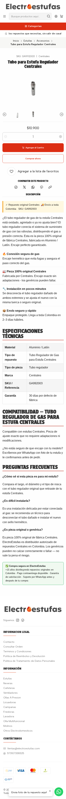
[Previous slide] (5, 115)
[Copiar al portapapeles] (50, 187)
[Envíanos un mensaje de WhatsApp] (58, 791)
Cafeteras (9, 688)
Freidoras (8, 711)
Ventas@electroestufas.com (23, 748)
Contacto (8, 641)
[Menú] (4, 16)
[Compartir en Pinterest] (42, 187)
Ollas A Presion (12, 697)
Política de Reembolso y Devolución (24, 656)
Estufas (28, 41)
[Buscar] (49, 16)
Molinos (7, 725)
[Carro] (61, 16)
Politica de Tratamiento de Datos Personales (29, 660)
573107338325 (15, 753)
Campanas (9, 707)
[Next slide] (61, 115)
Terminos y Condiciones (17, 651)
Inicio (16, 41)
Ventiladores (10, 692)
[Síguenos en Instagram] (17, 620)
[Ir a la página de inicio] (33, 6)
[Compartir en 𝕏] (24, 187)
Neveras (7, 683)
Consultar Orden (13, 646)
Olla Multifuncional (14, 721)
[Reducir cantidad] (6, 136)
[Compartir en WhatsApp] (33, 187)
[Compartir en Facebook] (16, 187)
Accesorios (43, 41)
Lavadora (8, 716)
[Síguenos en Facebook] (22, 620)
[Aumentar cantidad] (61, 136)
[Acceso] (56, 16)
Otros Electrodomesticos (18, 730)
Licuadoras (9, 702)
